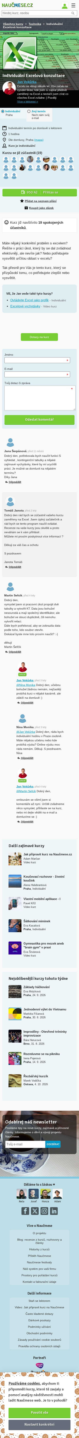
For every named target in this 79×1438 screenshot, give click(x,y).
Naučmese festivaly (39, 1262)
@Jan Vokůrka (25, 731)
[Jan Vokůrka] (9, 88)
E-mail (8, 368)
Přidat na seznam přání (41, 201)
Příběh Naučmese (39, 1255)
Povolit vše (39, 1412)
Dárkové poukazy (39, 1320)
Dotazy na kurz (39, 337)
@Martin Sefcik (26, 791)
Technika (35, 24)
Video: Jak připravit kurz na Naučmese (39, 1307)
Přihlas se (42, 192)
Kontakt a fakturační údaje (39, 1281)
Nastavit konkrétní (39, 1424)
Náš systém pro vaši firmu (39, 1268)
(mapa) (39, 139)
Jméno (8, 354)
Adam (57, 1201)
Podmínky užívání (39, 1326)
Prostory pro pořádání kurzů (39, 1275)
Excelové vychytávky (25, 306)
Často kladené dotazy (39, 1313)
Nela (21, 1201)
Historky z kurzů (39, 1249)
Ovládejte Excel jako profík (29, 300)
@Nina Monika (25, 685)
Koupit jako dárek (41, 208)
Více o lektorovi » (27, 101)
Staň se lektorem (39, 1300)
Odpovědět (15, 482)
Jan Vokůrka (26, 82)
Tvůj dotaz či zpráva (17, 383)
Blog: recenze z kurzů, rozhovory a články (39, 1241)
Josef (34, 1201)
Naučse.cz (17, 5)
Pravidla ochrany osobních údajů (39, 1346)
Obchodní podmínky (39, 1333)
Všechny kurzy (13, 24)
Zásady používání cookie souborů (39, 1339)
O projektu (39, 1233)
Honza (45, 1201)
